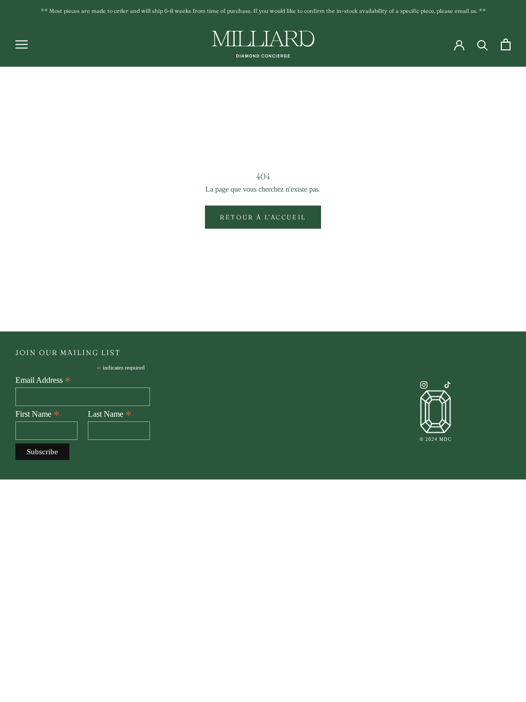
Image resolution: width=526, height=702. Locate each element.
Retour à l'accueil (263, 217)
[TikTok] (447, 384)
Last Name (110, 414)
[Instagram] (423, 384)
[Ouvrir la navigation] (21, 44)
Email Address (43, 380)
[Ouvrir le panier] (506, 44)
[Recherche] (482, 44)
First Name (37, 414)
